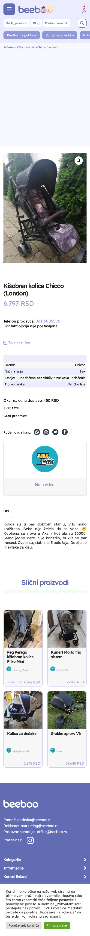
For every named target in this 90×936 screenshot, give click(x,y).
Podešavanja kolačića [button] (24, 925)
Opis (7, 511)
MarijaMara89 (21, 751)
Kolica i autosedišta (60, 35)
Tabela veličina (19, 342)
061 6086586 (48, 321)
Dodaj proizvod (16, 23)
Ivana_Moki (20, 670)
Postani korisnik (56, 23)
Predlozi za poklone (21, 35)
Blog (36, 23)
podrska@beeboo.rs (33, 819)
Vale (59, 751)
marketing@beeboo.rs (38, 825)
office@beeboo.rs (51, 831)
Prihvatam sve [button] (57, 925)
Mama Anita (44, 485)
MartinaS (62, 670)
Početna (8, 47)
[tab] (7, 513)
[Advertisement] (45, 96)
